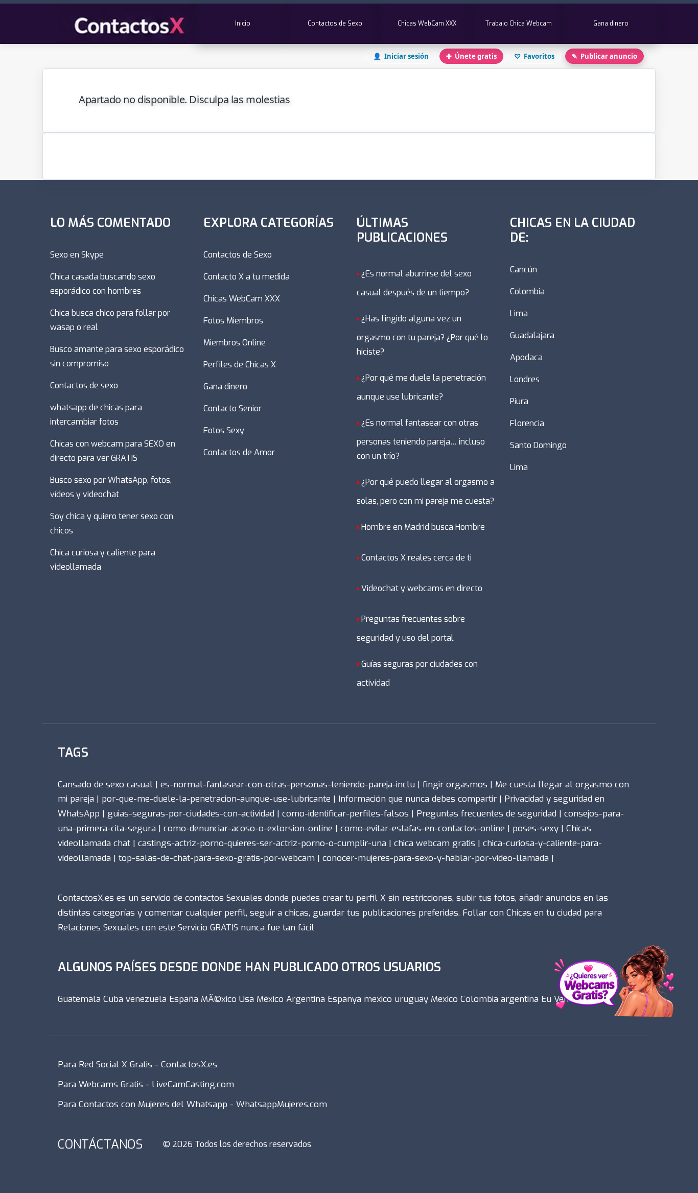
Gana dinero (611, 23)
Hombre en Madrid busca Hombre (423, 526)
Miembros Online (234, 342)
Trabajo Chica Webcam (518, 23)
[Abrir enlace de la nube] (609, 985)
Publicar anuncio (604, 56)
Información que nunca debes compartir (417, 799)
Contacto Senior (232, 408)
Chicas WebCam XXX (427, 23)
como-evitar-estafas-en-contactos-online (422, 828)
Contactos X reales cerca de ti (416, 557)
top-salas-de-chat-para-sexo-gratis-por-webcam (217, 858)
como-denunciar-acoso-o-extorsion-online (248, 828)
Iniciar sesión (401, 56)
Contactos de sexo (84, 385)
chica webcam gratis (434, 843)
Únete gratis (471, 56)
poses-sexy (536, 828)
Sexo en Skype (77, 254)
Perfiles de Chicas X (239, 364)
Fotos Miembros (233, 320)
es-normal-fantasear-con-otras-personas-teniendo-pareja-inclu (287, 784)
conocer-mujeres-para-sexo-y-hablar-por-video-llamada (435, 858)
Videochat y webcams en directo (421, 587)
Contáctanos (100, 1144)
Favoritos (534, 56)
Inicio (242, 23)
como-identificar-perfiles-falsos (345, 814)
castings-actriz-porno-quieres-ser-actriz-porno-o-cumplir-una (262, 843)
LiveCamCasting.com (193, 1084)
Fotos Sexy (223, 430)
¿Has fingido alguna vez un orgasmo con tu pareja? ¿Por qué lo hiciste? (422, 335)
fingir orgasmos (455, 784)
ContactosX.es (189, 1064)
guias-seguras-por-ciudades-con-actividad (190, 814)
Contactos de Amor (239, 452)
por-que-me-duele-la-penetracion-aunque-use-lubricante (216, 799)
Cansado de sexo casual (105, 784)
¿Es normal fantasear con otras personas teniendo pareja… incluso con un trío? (421, 439)
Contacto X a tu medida (246, 276)
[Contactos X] (127, 23)
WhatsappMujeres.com (281, 1104)
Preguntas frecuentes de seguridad (486, 814)
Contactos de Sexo (335, 23)
